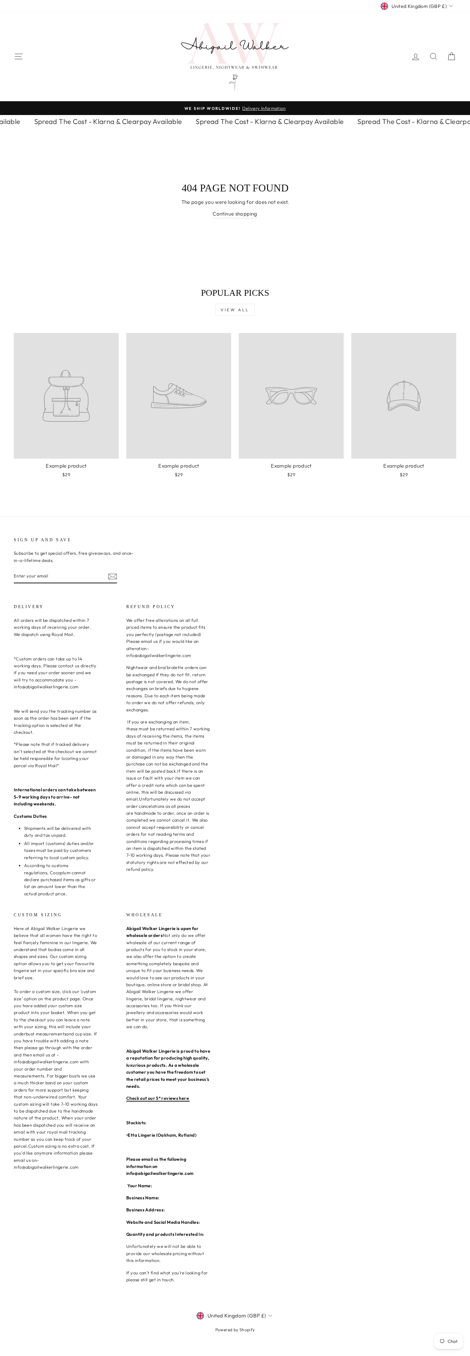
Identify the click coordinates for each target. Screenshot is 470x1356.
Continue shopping (235, 213)
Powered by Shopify (235, 1329)
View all (235, 309)
